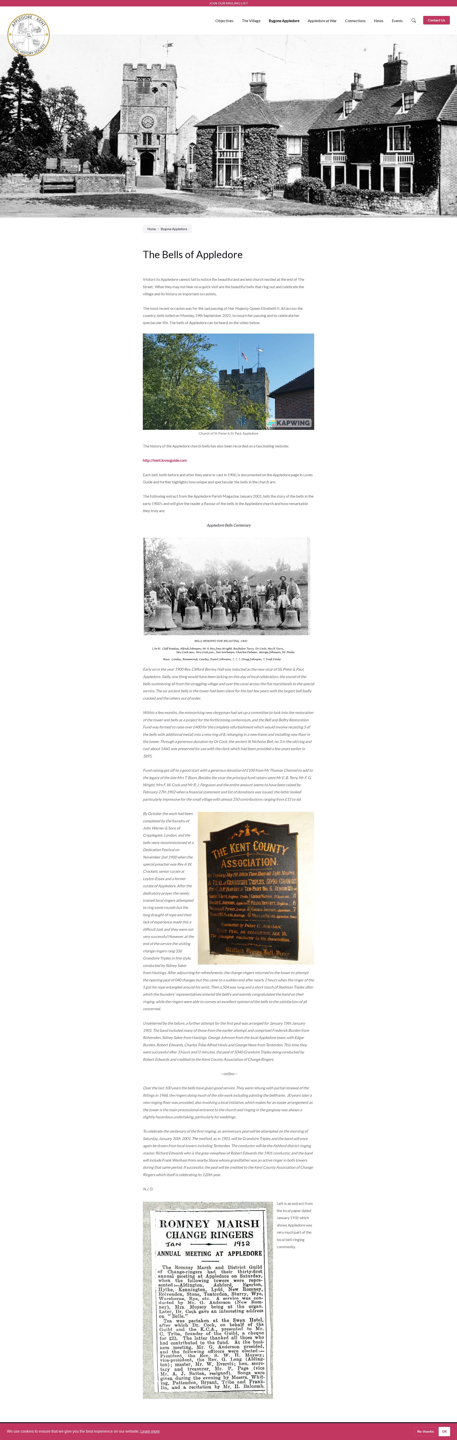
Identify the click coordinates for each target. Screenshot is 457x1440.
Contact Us (436, 20)
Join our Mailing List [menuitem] (228, 3)
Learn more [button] (150, 1431)
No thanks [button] (425, 1431)
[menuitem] (224, 20)
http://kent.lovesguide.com (165, 460)
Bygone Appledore (174, 229)
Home (152, 229)
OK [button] (444, 1431)
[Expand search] (413, 20)
